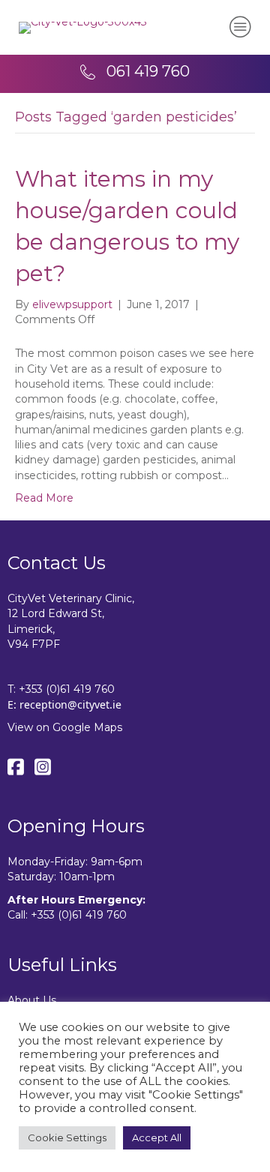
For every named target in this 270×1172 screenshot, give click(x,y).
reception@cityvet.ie (71, 704)
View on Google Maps (65, 727)
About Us (32, 1000)
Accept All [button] (157, 1138)
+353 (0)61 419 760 (67, 689)
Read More (44, 498)
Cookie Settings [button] (67, 1138)
